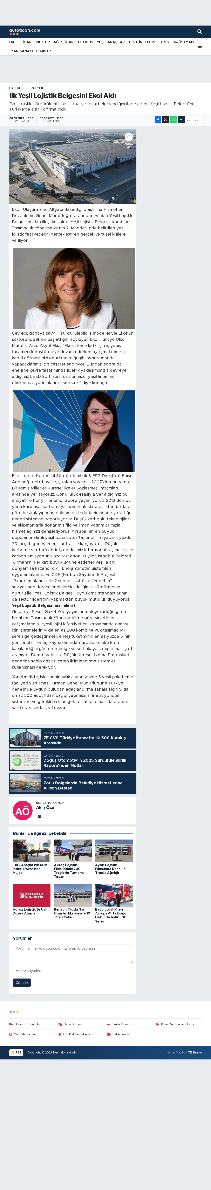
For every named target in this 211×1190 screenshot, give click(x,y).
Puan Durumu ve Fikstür (177, 1024)
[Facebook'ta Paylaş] (158, 119)
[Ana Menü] (200, 46)
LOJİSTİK (44, 51)
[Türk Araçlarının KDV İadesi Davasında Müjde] (31, 851)
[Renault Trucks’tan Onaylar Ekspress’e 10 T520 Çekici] (73, 895)
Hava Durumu (73, 1024)
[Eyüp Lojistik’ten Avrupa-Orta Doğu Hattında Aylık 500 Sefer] (114, 895)
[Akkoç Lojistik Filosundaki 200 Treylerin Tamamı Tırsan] (73, 851)
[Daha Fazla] (181, 119)
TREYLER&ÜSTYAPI (177, 42)
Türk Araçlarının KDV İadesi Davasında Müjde (30, 869)
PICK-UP (43, 42)
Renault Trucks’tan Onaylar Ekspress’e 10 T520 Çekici (72, 913)
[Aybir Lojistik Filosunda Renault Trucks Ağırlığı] (114, 851)
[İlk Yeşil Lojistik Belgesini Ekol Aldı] (72, 166)
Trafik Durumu (122, 1024)
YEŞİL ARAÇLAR (111, 42)
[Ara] (199, 31)
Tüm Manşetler (24, 1034)
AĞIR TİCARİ (63, 42)
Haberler (17, 88)
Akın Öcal (45, 808)
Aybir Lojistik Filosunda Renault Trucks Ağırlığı (110, 869)
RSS (18, 1052)
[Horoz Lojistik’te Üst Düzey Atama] (31, 895)
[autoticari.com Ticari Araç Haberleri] (24, 31)
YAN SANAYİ (22, 51)
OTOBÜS (85, 42)
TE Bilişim (195, 1052)
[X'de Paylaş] (165, 119)
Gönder (22, 982)
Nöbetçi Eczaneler (27, 1024)
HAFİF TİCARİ (20, 42)
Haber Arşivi (121, 1034)
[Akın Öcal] (23, 810)
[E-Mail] (39, 817)
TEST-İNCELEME (142, 42)
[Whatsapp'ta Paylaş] (173, 119)
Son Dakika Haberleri (77, 1034)
